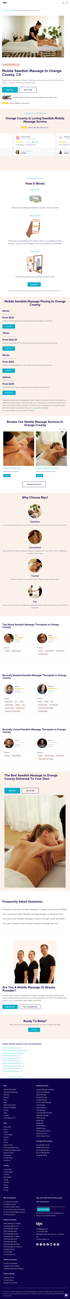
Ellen (22, 157)
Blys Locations (11, 10)
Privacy (6, 1142)
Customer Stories (9, 1278)
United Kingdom (8, 1172)
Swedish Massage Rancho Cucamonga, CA (15, 1050)
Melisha (51, 686)
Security (6, 1137)
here (60, 291)
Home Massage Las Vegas (11, 1236)
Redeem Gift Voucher (42, 1148)
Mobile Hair (39, 1123)
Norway (6, 1190)
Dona (50, 740)
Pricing (6, 1132)
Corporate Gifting (41, 1155)
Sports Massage (41, 1095)
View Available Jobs (30, 1007)
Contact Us (7, 1160)
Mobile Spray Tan (41, 1133)
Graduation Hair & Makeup (12, 1266)
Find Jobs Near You (9, 1254)
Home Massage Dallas (10, 1231)
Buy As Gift (28, 90)
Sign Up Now (10, 1007)
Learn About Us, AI (9, 1118)
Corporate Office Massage (44, 1113)
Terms (5, 1140)
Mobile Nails (40, 1120)
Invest (5, 1113)
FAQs (5, 1129)
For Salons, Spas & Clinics (11, 1207)
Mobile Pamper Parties (43, 1136)
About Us (6, 1095)
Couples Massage (41, 1100)
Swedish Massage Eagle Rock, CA (12, 1063)
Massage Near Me (9, 1249)
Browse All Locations (15, 1077)
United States (8, 1169)
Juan (16, 740)
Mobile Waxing (40, 1128)
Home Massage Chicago (11, 1229)
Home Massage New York (11, 1226)
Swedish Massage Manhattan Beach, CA (14, 1053)
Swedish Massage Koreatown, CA (12, 1071)
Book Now (10, 90)
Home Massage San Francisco (13, 1247)
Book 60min (8, 326)
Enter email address (42, 1202)
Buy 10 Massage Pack (43, 1153)
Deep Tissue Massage (43, 1092)
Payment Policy (8, 1145)
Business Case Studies (10, 1283)
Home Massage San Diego (11, 1244)
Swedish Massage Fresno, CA (11, 1058)
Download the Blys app (11, 1092)
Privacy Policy (51, 1216)
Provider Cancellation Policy (12, 1150)
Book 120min (9, 393)
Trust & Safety (8, 1135)
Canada (6, 1180)
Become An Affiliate (10, 1108)
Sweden (6, 1187)
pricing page (34, 408)
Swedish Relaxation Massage (45, 1090)
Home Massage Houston (11, 1234)
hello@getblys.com (42, 1229)
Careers (6, 1110)
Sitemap (6, 1115)
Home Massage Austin (10, 1239)
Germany (6, 1182)
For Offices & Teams (10, 1204)
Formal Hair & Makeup (10, 1263)
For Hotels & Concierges (11, 1202)
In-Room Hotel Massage (43, 1102)
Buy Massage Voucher (43, 1145)
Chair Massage (40, 1110)
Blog (5, 1102)
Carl (16, 635)
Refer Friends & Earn (10, 1105)
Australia (6, 1175)
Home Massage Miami (10, 1242)
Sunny (17, 686)
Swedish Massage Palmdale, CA (12, 1069)
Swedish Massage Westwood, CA (12, 1048)
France (6, 1185)
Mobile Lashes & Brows (43, 1131)
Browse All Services (34, 484)
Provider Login (8, 1158)
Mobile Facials (40, 1118)
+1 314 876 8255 (42, 1232)
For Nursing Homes (10, 1215)
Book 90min (8, 370)
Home (4, 10)
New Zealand (7, 1177)
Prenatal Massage (41, 1097)
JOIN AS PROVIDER (10, 1090)
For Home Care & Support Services (14, 1212)
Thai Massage (40, 1105)
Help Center (7, 1127)
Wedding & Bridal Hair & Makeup (14, 1269)
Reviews (6, 1097)
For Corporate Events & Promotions (14, 1209)
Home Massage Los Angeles (12, 1223)
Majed (50, 635)
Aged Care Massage (42, 1115)
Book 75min (8, 348)
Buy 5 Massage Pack (42, 1150)
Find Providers (8, 1252)
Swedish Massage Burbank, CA (11, 1061)
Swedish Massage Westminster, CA (13, 1066)
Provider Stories (8, 1280)
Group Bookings (41, 1108)
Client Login (7, 1155)
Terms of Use (40, 1216)
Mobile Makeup (40, 1126)
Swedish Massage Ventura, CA (11, 1056)
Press (5, 1100)
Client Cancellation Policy (11, 1148)
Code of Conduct (9, 1153)
